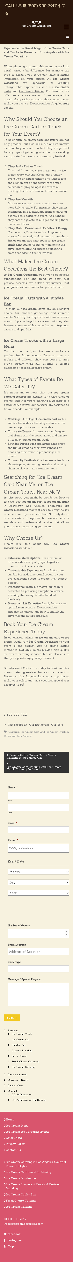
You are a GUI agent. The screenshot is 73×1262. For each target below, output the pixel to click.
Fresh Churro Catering (25, 1061)
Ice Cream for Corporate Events (27, 1131)
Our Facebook (17, 724)
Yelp (11, 1246)
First (10, 800)
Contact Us (13, 1150)
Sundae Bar (19, 1044)
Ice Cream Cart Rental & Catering (28, 1172)
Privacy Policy (15, 1144)
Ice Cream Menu (17, 1125)
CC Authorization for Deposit (29, 1099)
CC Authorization (22, 1094)
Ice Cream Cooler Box (21, 1194)
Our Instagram (39, 724)
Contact (12, 1090)
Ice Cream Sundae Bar (21, 1178)
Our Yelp (57, 724)
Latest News (15, 1085)
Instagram (15, 1240)
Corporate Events (18, 1079)
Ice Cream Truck (22, 1033)
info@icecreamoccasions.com (23, 1223)
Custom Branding (22, 1050)
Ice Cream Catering (23, 1066)
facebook (14, 1234)
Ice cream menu (17, 1074)
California (13, 731)
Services (13, 1030)
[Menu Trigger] (66, 27)
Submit (12, 1017)
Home (10, 1119)
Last (10, 812)
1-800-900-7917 (15, 714)
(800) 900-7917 (15, 1219)
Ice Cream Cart (21, 1039)
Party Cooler (19, 1055)
